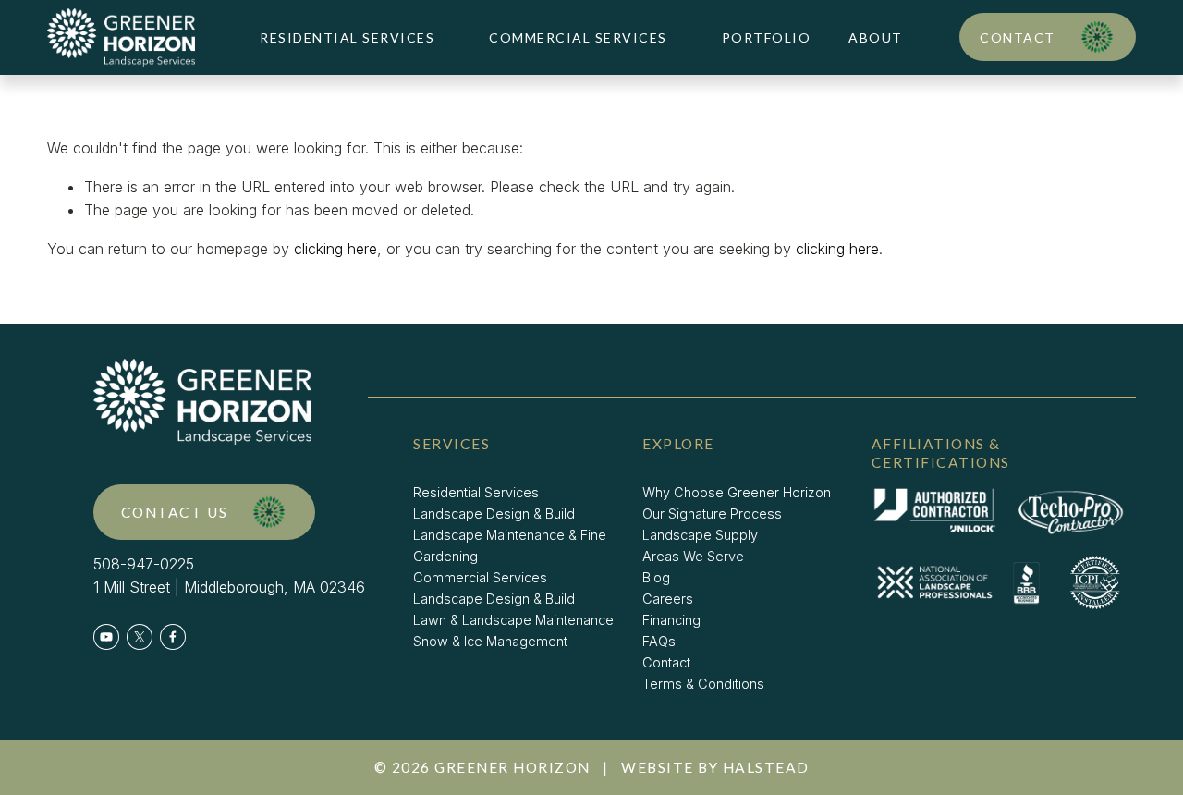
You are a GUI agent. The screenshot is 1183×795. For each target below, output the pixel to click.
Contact (1017, 37)
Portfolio (766, 37)
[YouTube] (106, 637)
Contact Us (174, 512)
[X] (139, 637)
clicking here (335, 248)
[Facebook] (173, 637)
